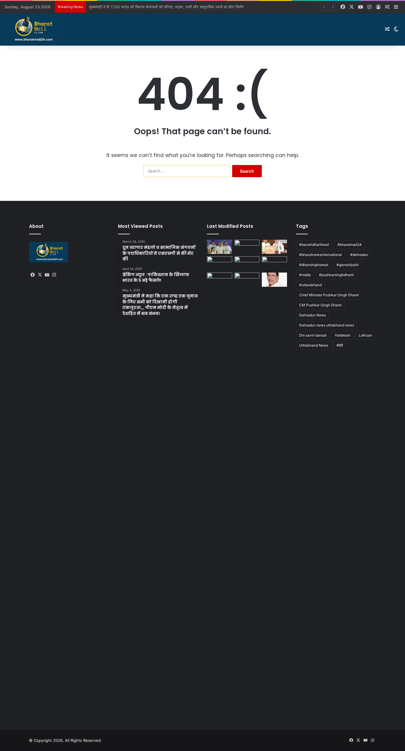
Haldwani (342, 335)
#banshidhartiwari (314, 244)
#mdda (305, 275)
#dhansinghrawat (313, 264)
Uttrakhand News (313, 345)
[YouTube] (46, 274)
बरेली (340, 345)
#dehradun (359, 254)
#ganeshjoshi (348, 264)
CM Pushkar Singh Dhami (320, 305)
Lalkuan (365, 335)
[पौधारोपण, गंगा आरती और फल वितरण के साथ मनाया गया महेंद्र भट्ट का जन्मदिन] (274, 247)
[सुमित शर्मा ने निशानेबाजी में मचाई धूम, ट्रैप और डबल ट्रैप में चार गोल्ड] (219, 247)
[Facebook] (32, 274)
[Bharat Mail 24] (32, 29)
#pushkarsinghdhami (336, 275)
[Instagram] (54, 274)
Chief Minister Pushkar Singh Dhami (329, 295)
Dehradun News (312, 315)
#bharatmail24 (349, 244)
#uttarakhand (310, 285)
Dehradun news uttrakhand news (326, 325)
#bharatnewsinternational (320, 254)
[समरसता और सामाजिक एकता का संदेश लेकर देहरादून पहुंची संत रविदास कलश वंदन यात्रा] (247, 263)
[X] (39, 274)
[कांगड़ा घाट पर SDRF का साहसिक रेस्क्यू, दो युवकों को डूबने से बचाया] (274, 263)
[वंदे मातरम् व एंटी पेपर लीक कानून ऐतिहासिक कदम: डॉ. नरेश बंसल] (274, 280)
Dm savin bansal (312, 335)
